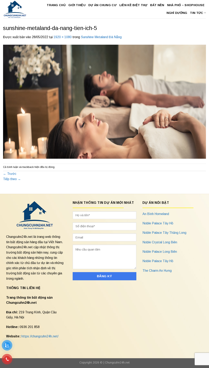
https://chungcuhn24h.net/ (39, 336)
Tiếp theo (12, 179)
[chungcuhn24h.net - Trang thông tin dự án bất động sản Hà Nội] (15, 9)
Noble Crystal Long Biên (159, 242)
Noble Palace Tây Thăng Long (164, 232)
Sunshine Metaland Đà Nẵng (101, 37)
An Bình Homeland (155, 214)
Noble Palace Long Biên (159, 251)
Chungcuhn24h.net (117, 362)
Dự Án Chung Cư (102, 5)
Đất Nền (157, 5)
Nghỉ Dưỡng (177, 12)
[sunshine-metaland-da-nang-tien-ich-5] (104, 101)
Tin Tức (196, 12)
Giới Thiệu (77, 5)
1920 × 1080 (62, 37)
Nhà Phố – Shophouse (186, 5)
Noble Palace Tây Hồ (157, 223)
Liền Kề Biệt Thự (133, 5)
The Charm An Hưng (157, 270)
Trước (9, 173)
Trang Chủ (56, 5)
